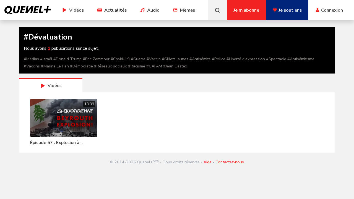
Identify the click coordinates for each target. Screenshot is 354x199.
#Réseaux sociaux (110, 66)
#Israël (46, 59)
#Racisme (136, 66)
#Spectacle (276, 59)
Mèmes (187, 10)
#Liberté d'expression (246, 59)
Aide (208, 162)
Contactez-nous (229, 162)
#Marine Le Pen (55, 66)
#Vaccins (32, 66)
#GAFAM (154, 66)
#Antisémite (200, 59)
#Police (218, 59)
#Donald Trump (67, 59)
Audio (153, 10)
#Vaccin (154, 59)
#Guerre (138, 59)
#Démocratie (81, 66)
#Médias (31, 59)
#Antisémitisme (300, 59)
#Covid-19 (120, 59)
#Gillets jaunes (175, 59)
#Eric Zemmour (96, 59)
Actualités (115, 10)
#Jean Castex (175, 66)
